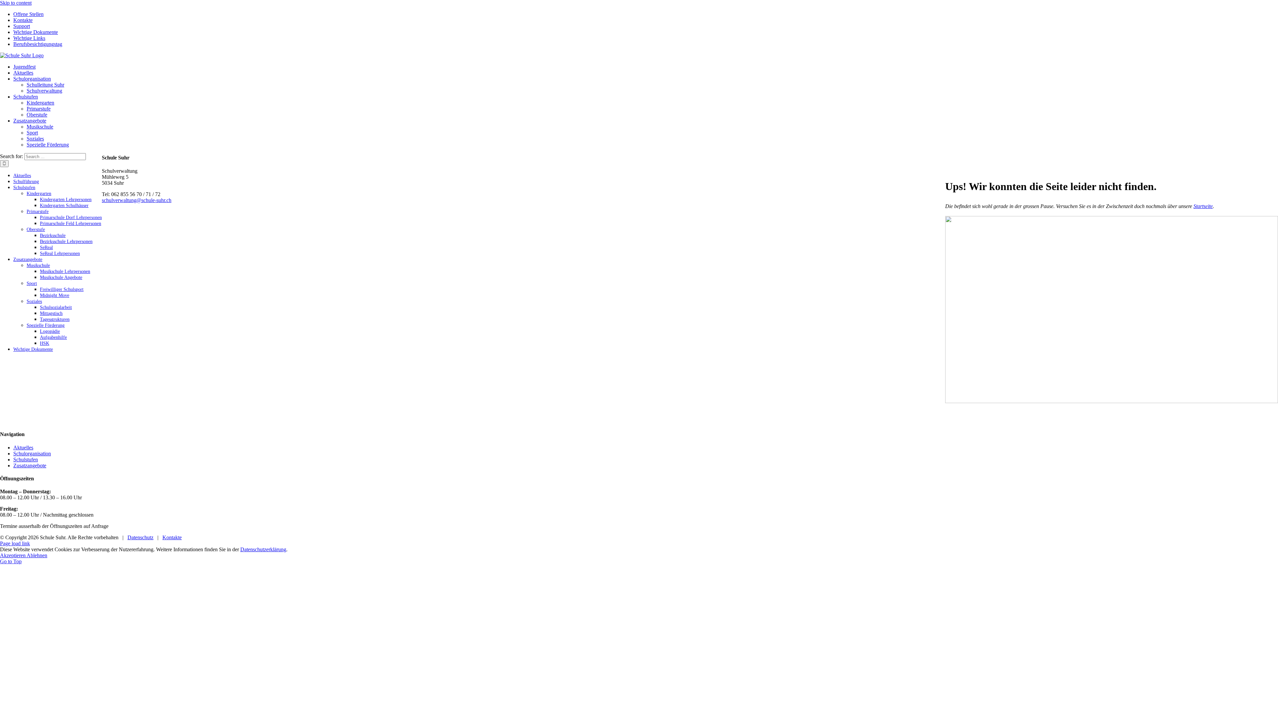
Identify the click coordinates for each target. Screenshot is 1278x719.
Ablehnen (37, 555)
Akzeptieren (13, 555)
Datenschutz (140, 537)
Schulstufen (25, 459)
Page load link (15, 543)
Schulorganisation (32, 453)
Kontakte (172, 537)
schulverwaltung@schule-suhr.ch (136, 200)
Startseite (1203, 206)
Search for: (11, 156)
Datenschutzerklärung (263, 549)
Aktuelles (23, 447)
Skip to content (16, 3)
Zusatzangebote (29, 465)
